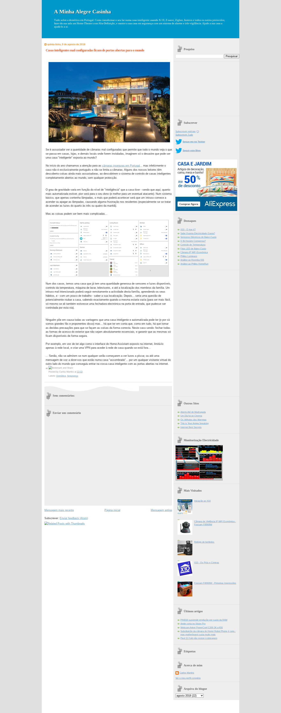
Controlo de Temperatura (192, 244)
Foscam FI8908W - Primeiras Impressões (215, 583)
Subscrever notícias (185, 131)
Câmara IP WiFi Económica (194, 252)
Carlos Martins (187, 672)
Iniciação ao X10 (202, 501)
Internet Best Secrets (191, 427)
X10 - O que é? (188, 229)
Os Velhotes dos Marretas (193, 419)
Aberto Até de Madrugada (193, 412)
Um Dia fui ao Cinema (191, 415)
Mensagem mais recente (59, 510)
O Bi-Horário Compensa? (193, 241)
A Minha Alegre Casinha (82, 12)
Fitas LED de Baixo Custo (193, 248)
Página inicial (112, 510)
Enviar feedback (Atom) (74, 518)
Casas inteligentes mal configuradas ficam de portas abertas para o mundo (95, 50)
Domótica (61, 376)
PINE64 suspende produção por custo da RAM (203, 620)
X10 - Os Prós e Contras (206, 562)
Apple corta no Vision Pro (193, 623)
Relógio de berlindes (204, 542)
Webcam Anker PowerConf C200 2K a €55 (201, 627)
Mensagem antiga (161, 510)
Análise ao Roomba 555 (192, 260)
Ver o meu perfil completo (188, 678)
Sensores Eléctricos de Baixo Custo (198, 237)
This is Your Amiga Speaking (194, 423)
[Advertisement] (206, 87)
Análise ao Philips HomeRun (194, 264)
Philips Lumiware (188, 256)
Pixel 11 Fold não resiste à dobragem (198, 638)
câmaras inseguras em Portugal (121, 165)
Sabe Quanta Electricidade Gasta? (197, 233)
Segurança (72, 376)
